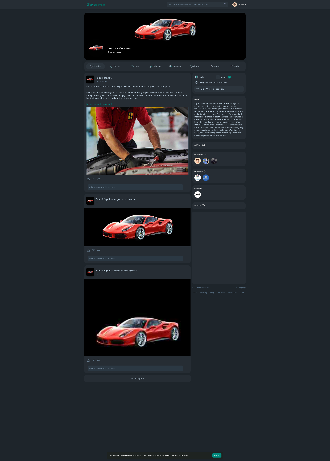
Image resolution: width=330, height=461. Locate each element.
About (194, 292)
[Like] (93, 179)
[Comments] (93, 179)
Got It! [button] (217, 455)
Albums (197, 145)
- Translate (102, 81)
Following (198, 155)
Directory (203, 292)
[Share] (98, 179)
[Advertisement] (219, 230)
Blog (212, 292)
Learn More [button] (183, 455)
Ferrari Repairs (119, 48)
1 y (97, 81)
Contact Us (221, 292)
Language (241, 287)
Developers (232, 292)
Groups (197, 205)
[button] (197, 4)
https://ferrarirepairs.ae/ (99, 104)
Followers (198, 171)
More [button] (242, 293)
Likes (196, 188)
